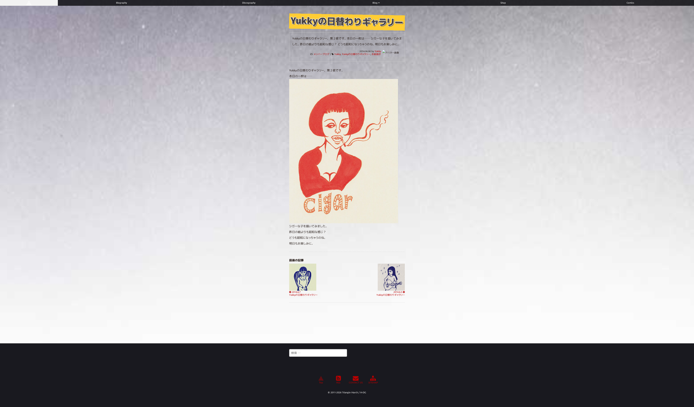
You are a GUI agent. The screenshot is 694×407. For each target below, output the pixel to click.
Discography (248, 3)
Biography (121, 3)
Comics (630, 3)
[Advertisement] (347, 323)
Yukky (378, 51)
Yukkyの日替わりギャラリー (356, 54)
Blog (375, 3)
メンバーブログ (321, 54)
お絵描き (376, 54)
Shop (503, 3)
